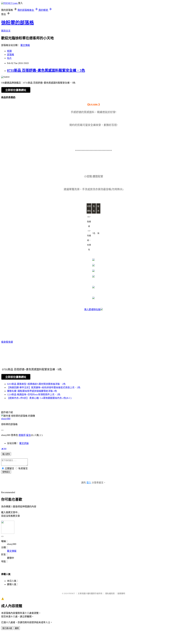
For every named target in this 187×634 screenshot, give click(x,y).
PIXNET (71, 593)
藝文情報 (25, 45)
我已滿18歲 (7, 628)
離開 (17, 628)
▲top (3, 448)
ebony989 (5, 418)
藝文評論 (24, 443)
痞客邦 (22, 435)
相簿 (9, 51)
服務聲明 (121, 593)
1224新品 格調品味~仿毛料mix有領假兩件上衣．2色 (33, 394)
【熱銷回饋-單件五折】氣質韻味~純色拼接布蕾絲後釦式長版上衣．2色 (43, 387)
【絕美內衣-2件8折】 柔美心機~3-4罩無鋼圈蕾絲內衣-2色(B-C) (39, 398)
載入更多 (6, 454)
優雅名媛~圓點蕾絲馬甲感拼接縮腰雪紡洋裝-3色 (32, 391)
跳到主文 (6, 31)
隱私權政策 (110, 593)
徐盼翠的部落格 (17, 22)
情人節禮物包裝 (92, 309)
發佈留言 (6, 472)
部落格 (10, 54)
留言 (28, 435)
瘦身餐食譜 (7, 342)
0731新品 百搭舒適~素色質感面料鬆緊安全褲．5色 (46, 70)
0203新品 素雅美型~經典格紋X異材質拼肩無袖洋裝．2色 (36, 384)
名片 (9, 58)
